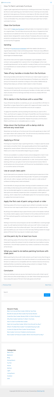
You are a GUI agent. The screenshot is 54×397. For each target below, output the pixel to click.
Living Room (11, 373)
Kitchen (9, 368)
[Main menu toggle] (51, 2)
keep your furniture (18, 29)
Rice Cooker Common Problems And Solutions (21, 332)
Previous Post (6, 285)
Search (6, 292)
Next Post (48, 285)
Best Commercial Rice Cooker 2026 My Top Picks (21, 311)
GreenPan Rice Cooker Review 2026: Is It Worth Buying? (23, 316)
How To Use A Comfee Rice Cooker (17, 321)
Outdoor (9, 376)
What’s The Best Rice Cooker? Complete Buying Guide (23, 327)
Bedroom (10, 355)
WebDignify (40, 391)
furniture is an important (18, 48)
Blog (8, 357)
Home (9, 365)
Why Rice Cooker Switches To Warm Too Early (20, 319)
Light (8, 370)
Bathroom (10, 352)
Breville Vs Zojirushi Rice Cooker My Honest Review (22, 313)
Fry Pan (9, 363)
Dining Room (11, 360)
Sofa (8, 378)
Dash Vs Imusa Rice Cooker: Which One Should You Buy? (24, 324)
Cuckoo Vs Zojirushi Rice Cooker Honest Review (21, 329)
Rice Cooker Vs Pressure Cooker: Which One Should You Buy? (25, 334)
